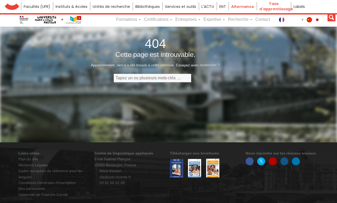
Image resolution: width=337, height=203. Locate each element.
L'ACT (207, 6)
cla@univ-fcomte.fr (114, 177)
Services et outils (180, 6)
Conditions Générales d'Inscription (47, 183)
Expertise (213, 19)
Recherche (239, 19)
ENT (222, 6)
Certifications (157, 19)
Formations (127, 19)
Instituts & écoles (71, 6)
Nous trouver (109, 171)
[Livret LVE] (212, 168)
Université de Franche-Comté (12, 6)
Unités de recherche (111, 6)
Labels (299, 6)
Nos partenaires (31, 188)
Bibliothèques (147, 6)
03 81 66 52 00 (111, 183)
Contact (262, 19)
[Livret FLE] (176, 168)
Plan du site (28, 159)
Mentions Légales (33, 165)
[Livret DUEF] (194, 168)
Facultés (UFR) (37, 6)
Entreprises (186, 19)
